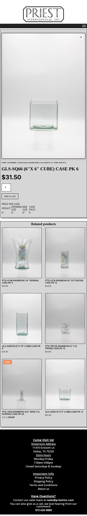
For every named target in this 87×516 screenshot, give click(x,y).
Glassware (11, 163)
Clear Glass (22, 163)
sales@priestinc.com (60, 500)
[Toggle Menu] (84, 26)
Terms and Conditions (43, 485)
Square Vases (33, 163)
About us (43, 489)
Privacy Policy (43, 477)
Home (4, 163)
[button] (81, 37)
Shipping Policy (43, 481)
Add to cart (10, 196)
